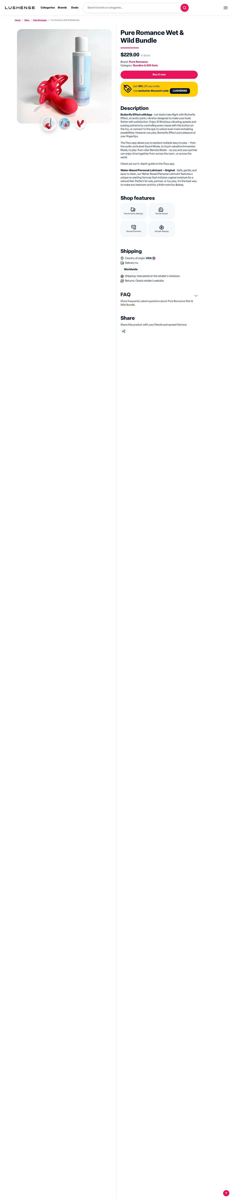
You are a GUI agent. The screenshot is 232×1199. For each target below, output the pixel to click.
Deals (74, 7)
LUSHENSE (180, 90)
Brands (62, 7)
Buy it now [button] (159, 74)
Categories (48, 7)
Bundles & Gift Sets (145, 65)
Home (18, 20)
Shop (26, 20)
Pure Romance (40, 20)
